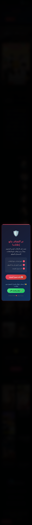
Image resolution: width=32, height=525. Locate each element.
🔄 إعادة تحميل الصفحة (16, 277)
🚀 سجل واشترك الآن (16, 290)
